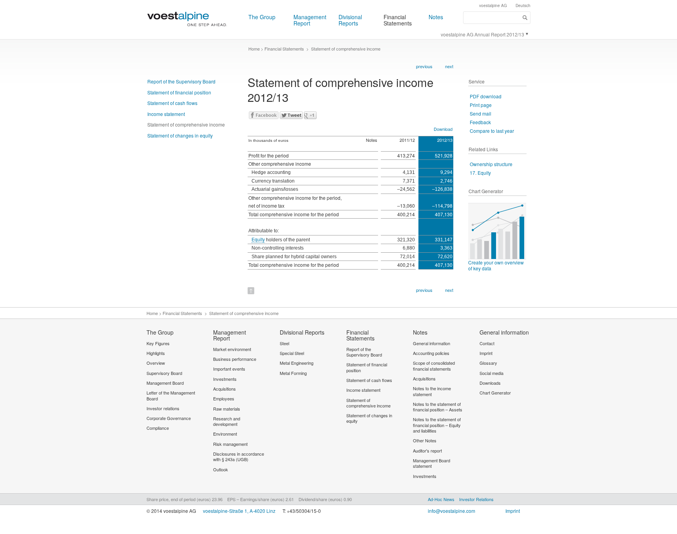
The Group (261, 17)
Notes (436, 17)
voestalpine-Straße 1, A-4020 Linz (239, 510)
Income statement (166, 113)
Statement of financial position (179, 92)
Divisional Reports (350, 20)
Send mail (480, 113)
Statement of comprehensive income (186, 124)
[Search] (525, 18)
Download (443, 129)
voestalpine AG (493, 5)
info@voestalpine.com (451, 510)
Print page (481, 104)
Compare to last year (492, 130)
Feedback (480, 122)
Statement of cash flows (172, 103)
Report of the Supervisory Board (181, 81)
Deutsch (523, 5)
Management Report (309, 20)
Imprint (512, 510)
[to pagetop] (251, 288)
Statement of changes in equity (180, 135)
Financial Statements (398, 20)
